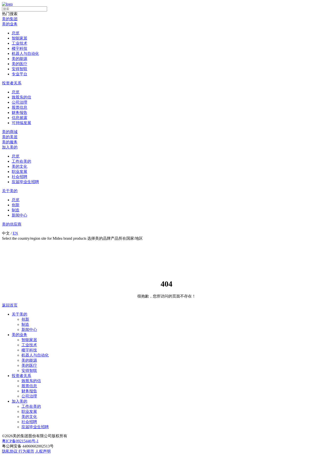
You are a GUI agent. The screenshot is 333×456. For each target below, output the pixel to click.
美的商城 (10, 132)
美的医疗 (19, 64)
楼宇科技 (19, 48)
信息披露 (19, 118)
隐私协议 (10, 451)
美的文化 (19, 166)
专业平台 (19, 74)
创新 (16, 205)
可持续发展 (21, 123)
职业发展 (19, 171)
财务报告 (19, 112)
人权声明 (43, 451)
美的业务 (10, 24)
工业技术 (19, 43)
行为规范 (26, 451)
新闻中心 (19, 215)
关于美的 (10, 191)
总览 (16, 33)
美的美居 (10, 137)
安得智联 (19, 69)
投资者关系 (11, 83)
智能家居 (19, 38)
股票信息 (19, 107)
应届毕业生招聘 (25, 182)
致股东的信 (21, 97)
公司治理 (19, 102)
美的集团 (10, 19)
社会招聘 (19, 177)
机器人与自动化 (25, 53)
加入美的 (10, 147)
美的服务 (10, 142)
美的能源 (19, 59)
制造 (16, 210)
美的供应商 (11, 224)
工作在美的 (21, 161)
